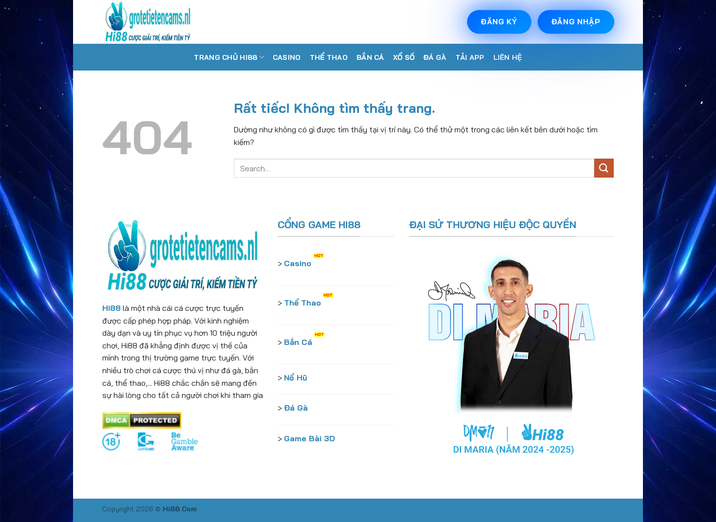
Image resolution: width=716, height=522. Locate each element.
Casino (287, 57)
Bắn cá (370, 57)
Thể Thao (329, 57)
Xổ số (404, 57)
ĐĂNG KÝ (499, 21)
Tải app (470, 57)
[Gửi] (604, 168)
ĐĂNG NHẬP (576, 21)
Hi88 (111, 308)
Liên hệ (507, 57)
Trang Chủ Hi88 (225, 57)
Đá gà (434, 57)
